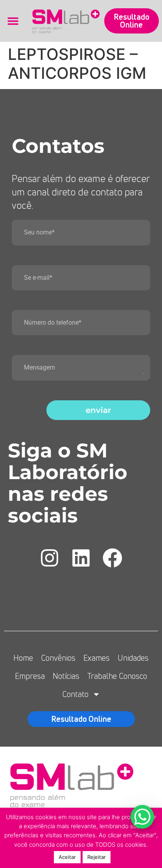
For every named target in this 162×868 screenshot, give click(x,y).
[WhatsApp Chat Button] (142, 817)
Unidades (133, 657)
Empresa (30, 676)
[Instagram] (49, 558)
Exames (96, 657)
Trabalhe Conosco (117, 676)
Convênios (58, 657)
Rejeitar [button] (96, 857)
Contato (75, 694)
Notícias (66, 676)
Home (23, 657)
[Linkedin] (81, 558)
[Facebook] (112, 558)
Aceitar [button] (67, 857)
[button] (13, 21)
